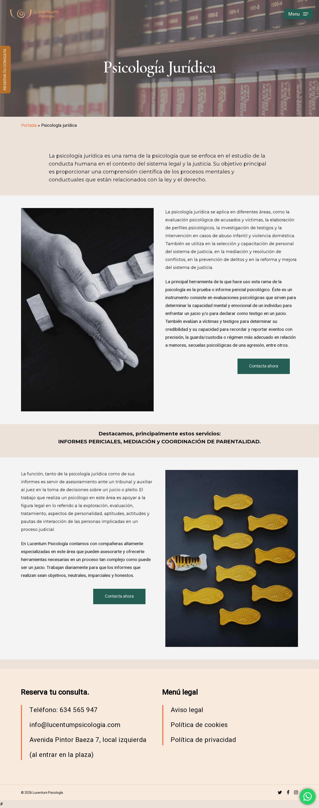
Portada (29, 125)
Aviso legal (187, 710)
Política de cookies (199, 725)
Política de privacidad (203, 740)
